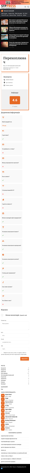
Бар (2, 389)
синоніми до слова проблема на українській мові (14, 453)
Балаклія (3, 368)
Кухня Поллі (8, 394)
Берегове (3, 371)
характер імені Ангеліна (7, 436)
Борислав (3, 377)
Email (2, 339)
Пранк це (3, 450)
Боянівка (3, 380)
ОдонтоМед (8, 409)
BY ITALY (25, 13)
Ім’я (2, 332)
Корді (6, 398)
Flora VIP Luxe (5, 15)
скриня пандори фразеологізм (9, 438)
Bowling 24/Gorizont (10, 420)
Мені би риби (18, 13)
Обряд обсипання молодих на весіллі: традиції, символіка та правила (18, 29)
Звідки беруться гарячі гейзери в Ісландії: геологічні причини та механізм (19, 36)
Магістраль (4, 13)
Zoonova (7, 428)
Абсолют (7, 413)
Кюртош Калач (9, 402)
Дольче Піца (12, 15)
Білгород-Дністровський (7, 375)
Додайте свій (23, 315)
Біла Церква (4, 373)
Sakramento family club (11, 416)
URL (2, 346)
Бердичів (3, 369)
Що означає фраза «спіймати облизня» (11, 458)
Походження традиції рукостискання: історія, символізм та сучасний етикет (17, 2)
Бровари (3, 384)
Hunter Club (11, 13)
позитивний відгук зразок (8, 441)
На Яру (7, 405)
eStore (24, 15)
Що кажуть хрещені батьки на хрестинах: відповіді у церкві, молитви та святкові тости (18, 21)
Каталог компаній (9, 11)
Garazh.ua (19, 15)
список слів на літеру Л (7, 456)
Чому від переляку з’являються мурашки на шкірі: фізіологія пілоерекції (18, 44)
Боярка (3, 382)
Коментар (3, 320)
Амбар (7, 424)
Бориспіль (3, 378)
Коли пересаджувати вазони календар (11, 444)
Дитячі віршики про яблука (8, 447)
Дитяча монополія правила (8, 461)
